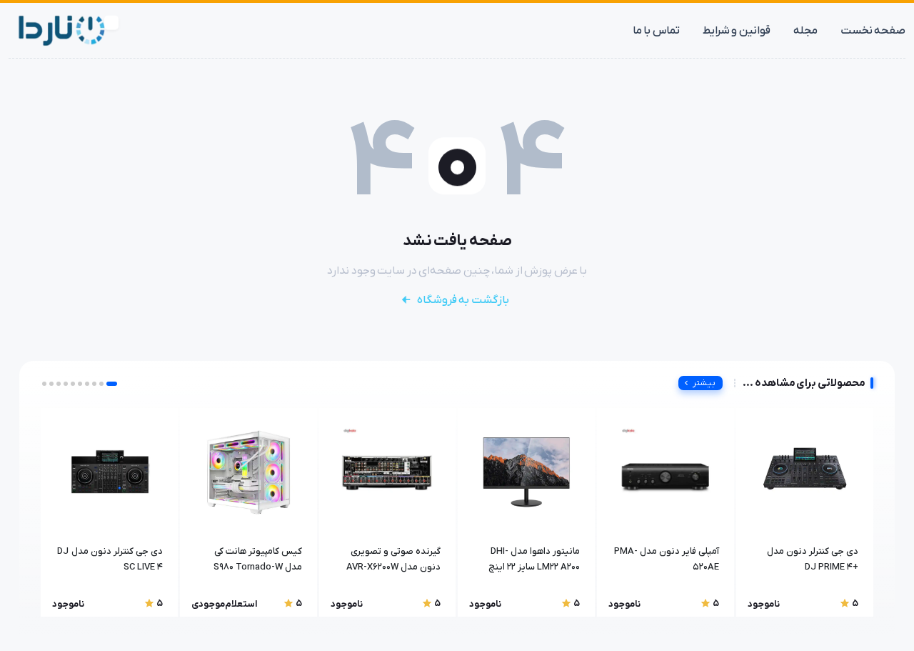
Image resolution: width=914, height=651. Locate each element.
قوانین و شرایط (736, 31)
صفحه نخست (873, 31)
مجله (805, 31)
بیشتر (704, 383)
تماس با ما (656, 31)
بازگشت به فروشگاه (463, 300)
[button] (111, 384)
